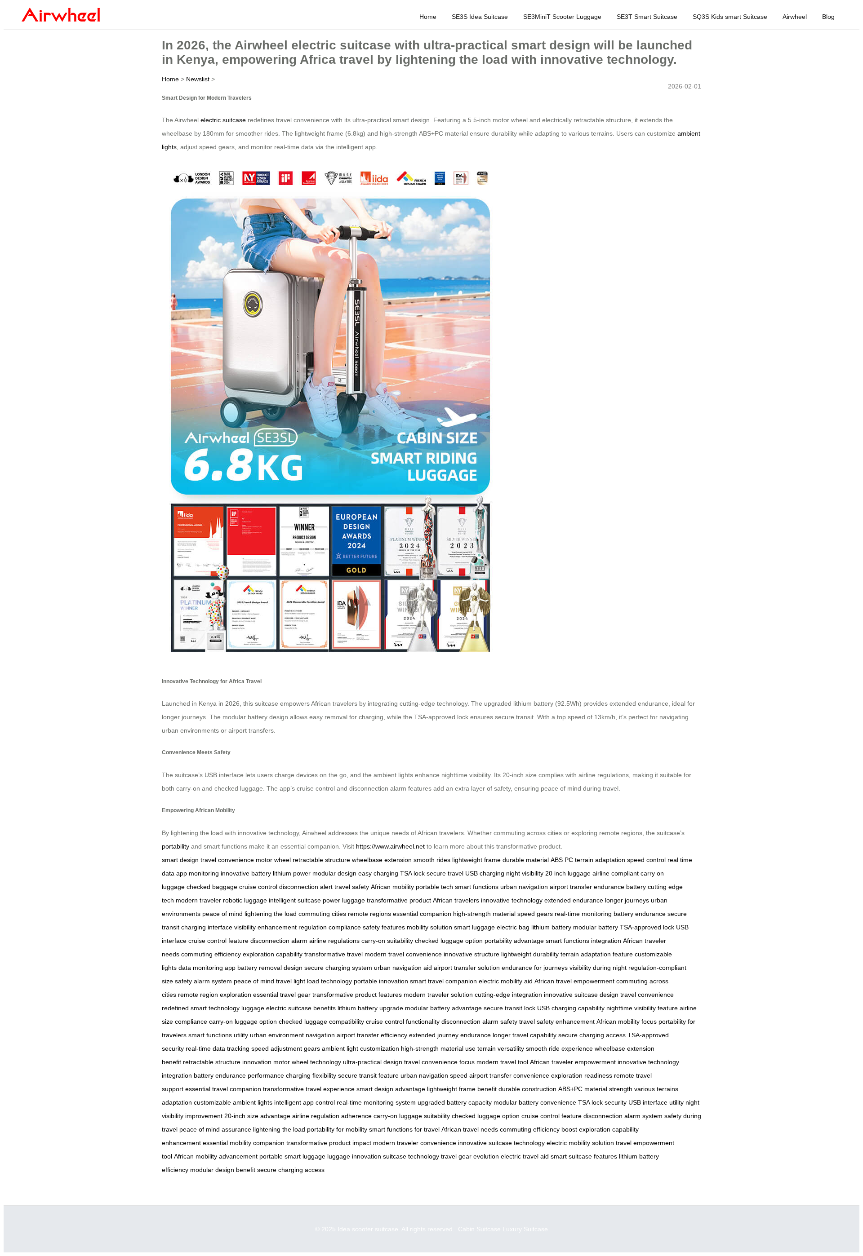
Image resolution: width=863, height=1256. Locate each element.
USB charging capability (571, 1008)
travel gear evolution (470, 1156)
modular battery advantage (443, 1008)
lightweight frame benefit (462, 1088)
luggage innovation (354, 1156)
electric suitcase (223, 120)
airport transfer (571, 886)
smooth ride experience (559, 1048)
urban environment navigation (292, 1035)
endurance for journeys (535, 967)
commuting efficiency (211, 954)
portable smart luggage (292, 1156)
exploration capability (272, 954)
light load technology (323, 981)
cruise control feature (218, 940)
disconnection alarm (278, 940)
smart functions (476, 886)
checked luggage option (449, 940)
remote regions (369, 913)
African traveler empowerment (573, 1062)
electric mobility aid (506, 981)
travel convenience (227, 859)
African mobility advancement (216, 1156)
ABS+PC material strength (595, 1088)
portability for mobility (337, 1129)
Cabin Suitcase (479, 1229)
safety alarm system (203, 981)
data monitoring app (207, 967)
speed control (646, 859)
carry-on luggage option (243, 1021)
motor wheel (273, 859)
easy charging (378, 873)
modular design (334, 873)
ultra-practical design (372, 1062)
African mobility (392, 886)
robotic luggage (245, 900)
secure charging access (592, 1035)
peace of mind (222, 913)
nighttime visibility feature (642, 1008)
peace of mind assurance (215, 1129)
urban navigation (524, 886)
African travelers (456, 900)
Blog (828, 16)
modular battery (595, 927)
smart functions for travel (404, 1129)
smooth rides (432, 859)
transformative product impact (328, 1142)
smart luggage (474, 927)
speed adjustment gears (285, 1048)
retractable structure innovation (227, 1062)
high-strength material (484, 913)
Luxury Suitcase (525, 1229)
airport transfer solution (467, 967)
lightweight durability (530, 954)
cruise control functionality (403, 1021)
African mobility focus (626, 1021)
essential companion (422, 913)
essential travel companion (223, 1088)
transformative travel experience (309, 1088)
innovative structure (471, 954)
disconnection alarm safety (479, 1021)
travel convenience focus (439, 1062)
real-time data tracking (217, 1048)
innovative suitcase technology (501, 1142)
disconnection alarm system (623, 1115)
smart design (180, 859)
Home (427, 16)
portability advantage (514, 940)
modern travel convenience (403, 954)
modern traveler (198, 900)
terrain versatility (500, 1048)
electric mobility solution (580, 1142)
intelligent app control (304, 1102)
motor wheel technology (307, 1062)
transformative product (399, 900)
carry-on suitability (387, 940)
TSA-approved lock (647, 927)
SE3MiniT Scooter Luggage (562, 16)
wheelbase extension (382, 859)
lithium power (292, 873)
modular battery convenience (535, 1102)
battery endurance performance (239, 1075)
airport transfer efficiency (372, 1035)
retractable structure (321, 859)
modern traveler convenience (414, 1142)
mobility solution (429, 927)
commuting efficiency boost (538, 1129)
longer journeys (627, 900)
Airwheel (795, 16)
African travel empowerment (574, 981)
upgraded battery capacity (455, 1102)
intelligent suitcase (295, 900)
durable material (526, 859)
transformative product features (357, 994)
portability (175, 846)
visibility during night (598, 967)
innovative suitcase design (581, 994)
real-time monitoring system (376, 1102)
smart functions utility (218, 1035)
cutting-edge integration (508, 994)
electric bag (513, 927)
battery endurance (640, 913)
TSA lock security (602, 1102)
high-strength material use (438, 1048)
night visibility (524, 873)
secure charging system (338, 967)
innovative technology (512, 900)
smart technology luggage (227, 1008)
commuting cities (322, 913)
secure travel (445, 873)
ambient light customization (360, 1048)
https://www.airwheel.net (390, 846)
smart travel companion (443, 981)
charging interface (206, 927)
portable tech (434, 886)
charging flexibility (311, 1075)
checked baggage (212, 886)
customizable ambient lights (233, 1102)
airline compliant (615, 873)
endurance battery (620, 886)
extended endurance (573, 900)
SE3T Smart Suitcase (647, 16)
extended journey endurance (450, 1035)
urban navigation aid (403, 967)
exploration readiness (581, 1075)
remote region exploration (214, 994)
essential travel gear (282, 994)
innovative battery (246, 873)
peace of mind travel (263, 981)
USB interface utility (656, 1102)
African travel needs (469, 1129)
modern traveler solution (438, 994)
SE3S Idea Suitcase (480, 16)
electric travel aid (525, 1156)
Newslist (197, 79)
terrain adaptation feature (597, 954)
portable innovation (381, 981)
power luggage (344, 900)
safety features (384, 927)
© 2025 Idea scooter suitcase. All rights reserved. (386, 1229)
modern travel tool (502, 1062)
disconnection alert (306, 886)
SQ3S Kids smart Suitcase (730, 16)
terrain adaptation (600, 859)
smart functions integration (583, 940)
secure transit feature (368, 1075)
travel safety (351, 886)
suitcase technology (411, 1156)
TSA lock (412, 873)
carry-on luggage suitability (412, 1115)
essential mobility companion (244, 1142)
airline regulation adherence (332, 1115)
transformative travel (333, 954)
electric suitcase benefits (301, 1008)
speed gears (535, 913)
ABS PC (562, 859)
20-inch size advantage (257, 1115)
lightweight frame (476, 859)
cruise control (258, 886)
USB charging (484, 873)
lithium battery (551, 927)
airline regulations (334, 940)
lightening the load (271, 913)
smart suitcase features (584, 1156)
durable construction (527, 1088)
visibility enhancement (265, 927)
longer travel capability (524, 1035)
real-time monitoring (583, 913)
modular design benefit (222, 1169)
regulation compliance (329, 927)
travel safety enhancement (557, 1021)
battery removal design (269, 967)
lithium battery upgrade (370, 1008)
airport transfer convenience (509, 1075)
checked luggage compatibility (321, 1021)
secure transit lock (509, 1008)
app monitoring (197, 873)
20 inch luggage (568, 873)
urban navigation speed (433, 1075)
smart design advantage (390, 1088)
